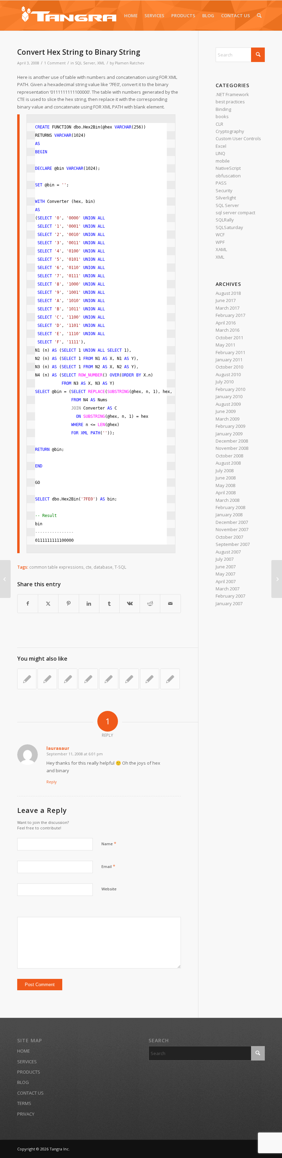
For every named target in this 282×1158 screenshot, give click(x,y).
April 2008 (226, 492)
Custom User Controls (238, 138)
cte (88, 567)
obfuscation (228, 176)
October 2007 (229, 537)
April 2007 (226, 581)
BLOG (23, 1082)
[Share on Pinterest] (68, 603)
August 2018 (228, 293)
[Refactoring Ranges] (170, 679)
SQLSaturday (229, 227)
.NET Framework (232, 94)
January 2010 (229, 396)
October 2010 (229, 367)
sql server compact (235, 212)
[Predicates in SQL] (88, 679)
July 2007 (225, 559)
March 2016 (227, 330)
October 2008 (229, 456)
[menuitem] (131, 15)
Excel (221, 146)
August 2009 (228, 404)
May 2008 (225, 485)
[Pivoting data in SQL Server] (108, 679)
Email (108, 866)
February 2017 (230, 315)
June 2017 (226, 300)
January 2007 (229, 603)
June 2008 (226, 478)
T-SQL (120, 567)
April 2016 (226, 323)
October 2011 (229, 337)
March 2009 (227, 419)
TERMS (24, 1103)
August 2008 (228, 463)
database (103, 567)
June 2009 (226, 411)
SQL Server (85, 63)
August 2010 (228, 374)
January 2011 (229, 359)
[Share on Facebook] (28, 603)
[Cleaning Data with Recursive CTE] (67, 679)
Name (108, 843)
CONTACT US (30, 1093)
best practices (230, 102)
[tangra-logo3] (68, 15)
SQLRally (225, 220)
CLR (219, 124)
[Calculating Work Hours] (149, 679)
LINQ (220, 153)
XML (101, 63)
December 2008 (232, 441)
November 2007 (232, 529)
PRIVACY (25, 1114)
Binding (223, 109)
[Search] (259, 15)
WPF (220, 242)
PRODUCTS (28, 1072)
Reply (51, 781)
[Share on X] (48, 603)
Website (109, 888)
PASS (221, 183)
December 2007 (232, 522)
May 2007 (225, 574)
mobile (223, 161)
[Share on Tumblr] (109, 603)
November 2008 (232, 448)
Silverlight (226, 198)
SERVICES (27, 1061)
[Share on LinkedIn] (89, 603)
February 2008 (230, 507)
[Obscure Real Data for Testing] (5, 579)
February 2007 (230, 596)
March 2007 (227, 589)
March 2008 (227, 500)
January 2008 (229, 514)
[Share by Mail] (170, 603)
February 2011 (230, 352)
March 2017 (227, 308)
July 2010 (225, 382)
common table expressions (56, 567)
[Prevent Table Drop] (26, 679)
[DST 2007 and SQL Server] (129, 679)
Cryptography (230, 131)
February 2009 (230, 426)
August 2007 (228, 552)
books (222, 116)
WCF (220, 234)
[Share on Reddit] (150, 603)
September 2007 (233, 544)
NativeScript (228, 168)
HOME (23, 1051)
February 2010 (230, 389)
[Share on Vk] (130, 603)
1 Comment (55, 63)
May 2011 (225, 345)
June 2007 (226, 567)
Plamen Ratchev (129, 63)
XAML (221, 249)
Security (224, 190)
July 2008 (225, 470)
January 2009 (229, 434)
